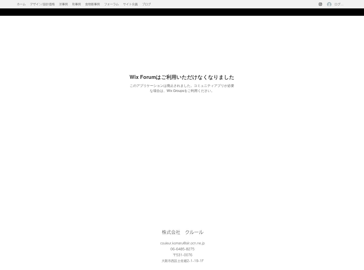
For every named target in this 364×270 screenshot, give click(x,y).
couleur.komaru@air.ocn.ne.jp (182, 243)
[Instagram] (320, 4)
